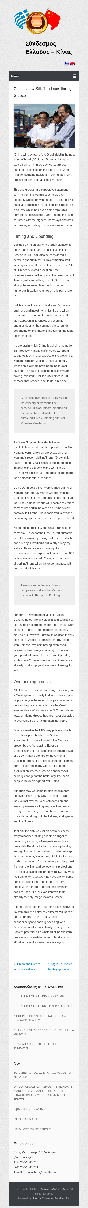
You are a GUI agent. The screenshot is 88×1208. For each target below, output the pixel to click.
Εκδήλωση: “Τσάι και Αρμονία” (32, 1129)
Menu (15, 76)
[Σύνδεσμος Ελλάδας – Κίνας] (37, 21)
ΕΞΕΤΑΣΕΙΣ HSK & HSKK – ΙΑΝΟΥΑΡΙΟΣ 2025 (43, 1006)
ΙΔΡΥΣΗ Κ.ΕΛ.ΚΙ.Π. (26, 1119)
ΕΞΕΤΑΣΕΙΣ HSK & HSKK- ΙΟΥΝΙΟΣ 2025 (40, 996)
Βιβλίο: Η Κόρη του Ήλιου (30, 1109)
